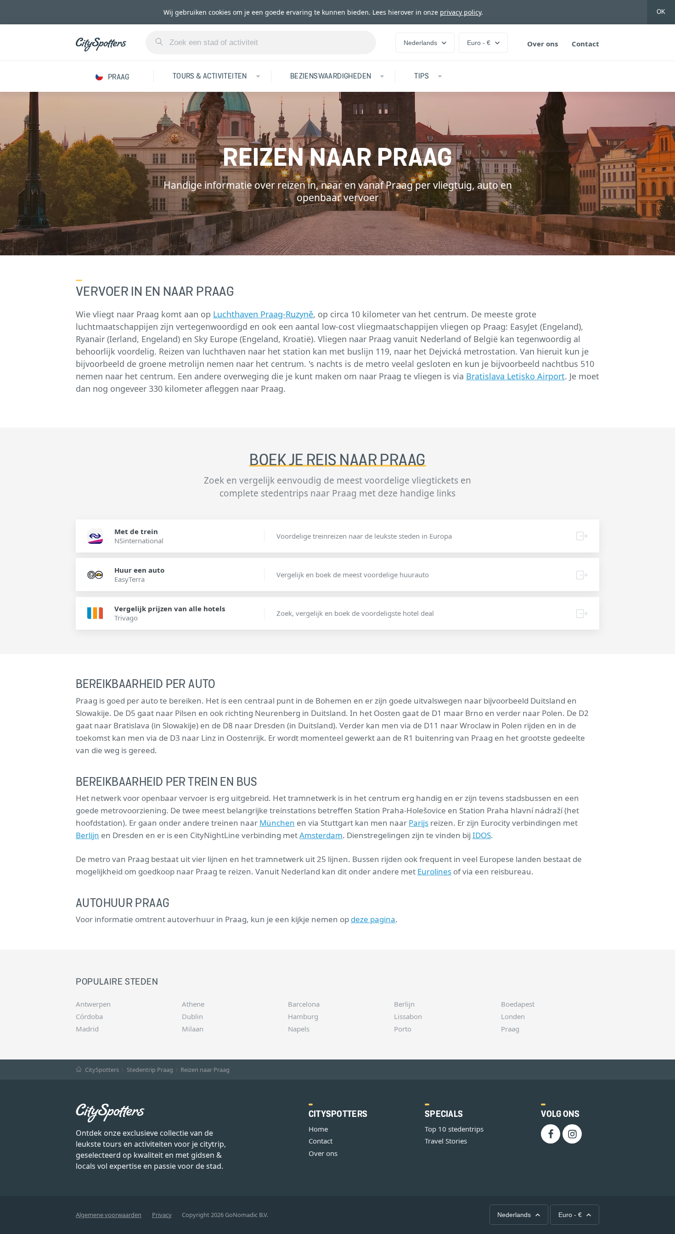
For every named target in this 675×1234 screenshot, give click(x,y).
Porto (402, 1028)
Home (318, 1128)
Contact (585, 43)
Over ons (542, 43)
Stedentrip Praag (150, 1069)
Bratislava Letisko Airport (515, 376)
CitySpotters (101, 1069)
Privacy (162, 1215)
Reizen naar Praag (205, 1069)
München (277, 822)
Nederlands (420, 42)
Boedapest (517, 1004)
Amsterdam (321, 835)
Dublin (192, 1016)
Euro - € (478, 42)
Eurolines (434, 871)
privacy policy (460, 12)
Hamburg (303, 1016)
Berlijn (87, 835)
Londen (513, 1016)
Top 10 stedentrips (454, 1128)
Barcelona (304, 1004)
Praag (510, 1028)
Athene (193, 1004)
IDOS (481, 835)
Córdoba (89, 1016)
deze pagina (373, 919)
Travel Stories (446, 1140)
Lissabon (408, 1016)
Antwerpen (93, 1004)
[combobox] (261, 42)
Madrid (87, 1028)
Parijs (418, 822)
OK (661, 11)
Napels (298, 1028)
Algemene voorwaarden (108, 1215)
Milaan (192, 1028)
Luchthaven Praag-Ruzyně (263, 314)
